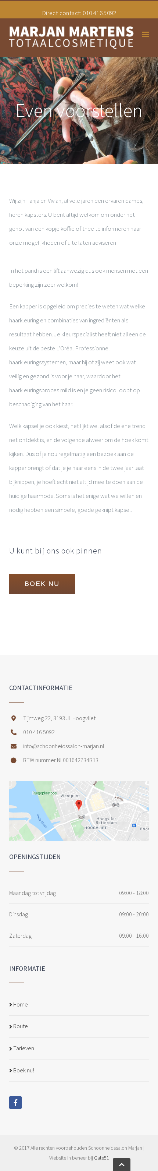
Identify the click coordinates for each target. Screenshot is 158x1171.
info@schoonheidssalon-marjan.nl (63, 746)
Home (20, 1004)
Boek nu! (23, 1070)
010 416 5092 (99, 13)
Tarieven (23, 1048)
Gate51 (101, 1157)
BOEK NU (42, 583)
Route (20, 1026)
